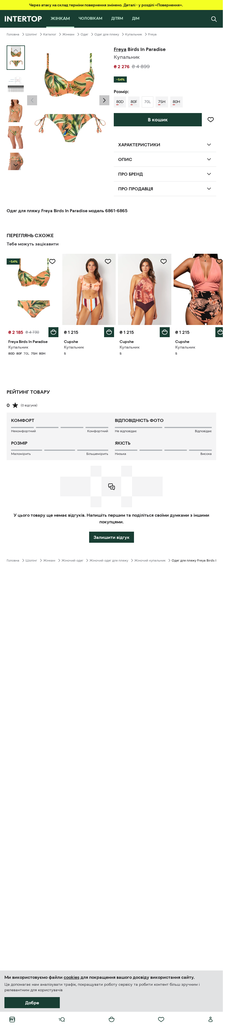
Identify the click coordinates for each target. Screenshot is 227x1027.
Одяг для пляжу (106, 34)
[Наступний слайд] (16, 165)
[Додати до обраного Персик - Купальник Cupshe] (106, 261)
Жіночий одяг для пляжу (108, 559)
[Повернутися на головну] (23, 19)
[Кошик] (111, 1019)
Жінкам (68, 34)
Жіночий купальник (150, 559)
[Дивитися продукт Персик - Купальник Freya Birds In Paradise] (33, 289)
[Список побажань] (161, 1019)
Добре (32, 1002)
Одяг (84, 34)
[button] (32, 100)
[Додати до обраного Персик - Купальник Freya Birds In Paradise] (51, 261)
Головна (13, 34)
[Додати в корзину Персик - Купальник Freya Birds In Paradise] (52, 331)
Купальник (133, 34)
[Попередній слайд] (32, 100)
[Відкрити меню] (61, 1019)
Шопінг (31, 34)
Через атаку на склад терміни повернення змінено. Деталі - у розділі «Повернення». (106, 5)
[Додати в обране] (210, 119)
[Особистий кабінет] (210, 1019)
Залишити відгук (112, 536)
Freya (152, 34)
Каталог (49, 34)
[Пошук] (214, 18)
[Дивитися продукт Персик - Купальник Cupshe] (87, 289)
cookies (71, 977)
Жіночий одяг (72, 559)
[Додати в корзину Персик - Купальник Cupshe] (107, 331)
